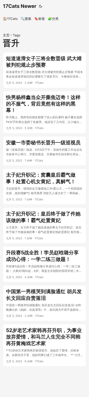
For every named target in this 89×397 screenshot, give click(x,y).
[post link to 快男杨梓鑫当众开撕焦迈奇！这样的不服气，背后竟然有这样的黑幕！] (44, 112)
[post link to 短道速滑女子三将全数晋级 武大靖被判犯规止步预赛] (44, 70)
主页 (6, 35)
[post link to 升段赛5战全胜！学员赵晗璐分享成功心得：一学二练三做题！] (44, 264)
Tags (16, 35)
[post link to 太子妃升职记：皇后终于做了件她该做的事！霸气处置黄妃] (44, 225)
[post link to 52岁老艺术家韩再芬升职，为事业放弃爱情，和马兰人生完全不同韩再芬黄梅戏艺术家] (44, 345)
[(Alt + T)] (40, 6)
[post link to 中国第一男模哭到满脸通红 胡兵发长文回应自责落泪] (44, 303)
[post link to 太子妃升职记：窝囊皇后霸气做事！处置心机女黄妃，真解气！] (44, 186)
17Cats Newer (19, 6)
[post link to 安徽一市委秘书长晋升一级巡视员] (44, 151)
